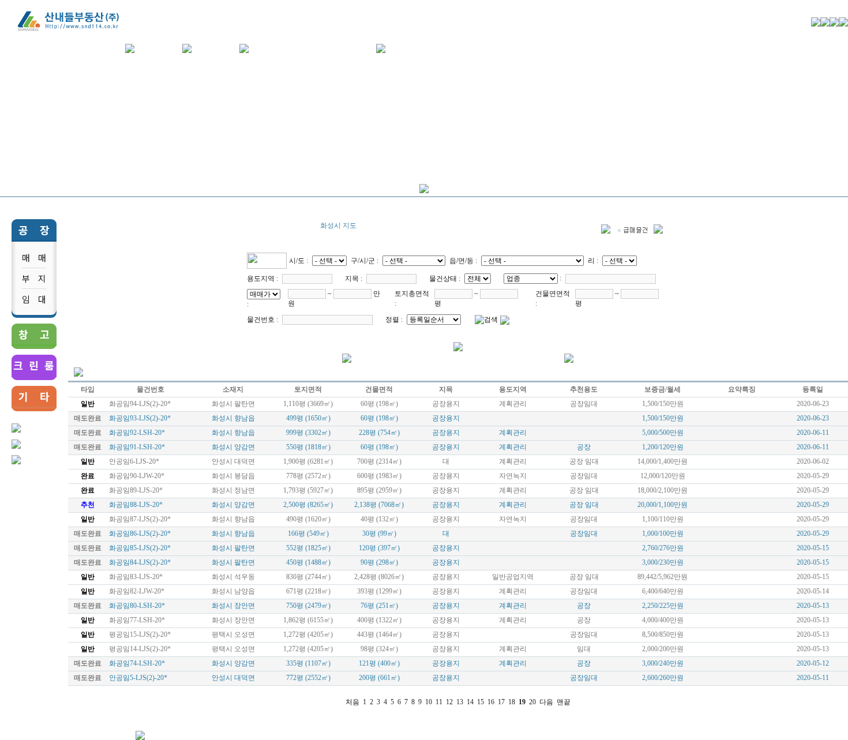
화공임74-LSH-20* (137, 663)
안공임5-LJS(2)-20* (138, 678)
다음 (546, 702)
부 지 (34, 278)
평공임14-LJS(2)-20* (140, 649)
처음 (352, 702)
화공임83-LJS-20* (136, 577)
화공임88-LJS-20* (136, 505)
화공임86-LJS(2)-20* (140, 533)
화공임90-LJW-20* (136, 476)
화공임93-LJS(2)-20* (140, 418)
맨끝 (564, 702)
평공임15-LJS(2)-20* (140, 634)
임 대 (34, 299)
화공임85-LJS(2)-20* (140, 548)
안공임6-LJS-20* (134, 461)
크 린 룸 (33, 365)
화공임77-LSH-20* (137, 620)
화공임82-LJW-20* (136, 591)
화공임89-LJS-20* (136, 490)
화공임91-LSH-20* (137, 447)
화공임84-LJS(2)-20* (140, 562)
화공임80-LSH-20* (137, 606)
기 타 (34, 396)
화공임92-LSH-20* (137, 433)
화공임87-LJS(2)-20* (140, 519)
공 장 (34, 229)
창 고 (34, 333)
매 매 (34, 257)
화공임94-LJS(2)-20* (140, 404)
